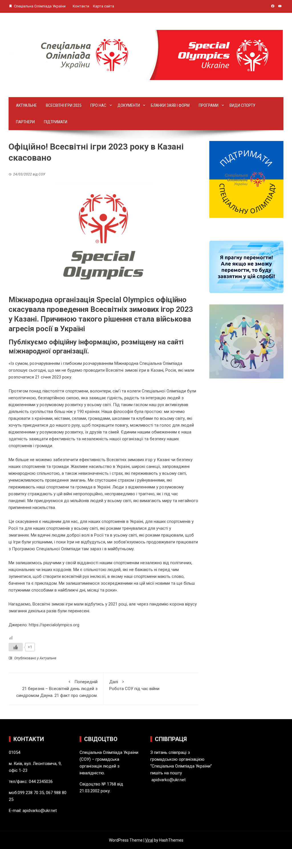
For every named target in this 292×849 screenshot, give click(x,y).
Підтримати (55, 121)
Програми (208, 105)
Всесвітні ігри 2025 (63, 105)
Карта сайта (103, 6)
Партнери (25, 121)
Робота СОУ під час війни (134, 685)
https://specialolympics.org (54, 624)
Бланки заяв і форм (170, 105)
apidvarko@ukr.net (40, 810)
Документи (128, 105)
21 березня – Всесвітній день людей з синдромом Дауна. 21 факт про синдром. (57, 688)
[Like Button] (16, 647)
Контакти (81, 6)
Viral (149, 840)
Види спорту (242, 105)
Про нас (98, 105)
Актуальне (26, 105)
